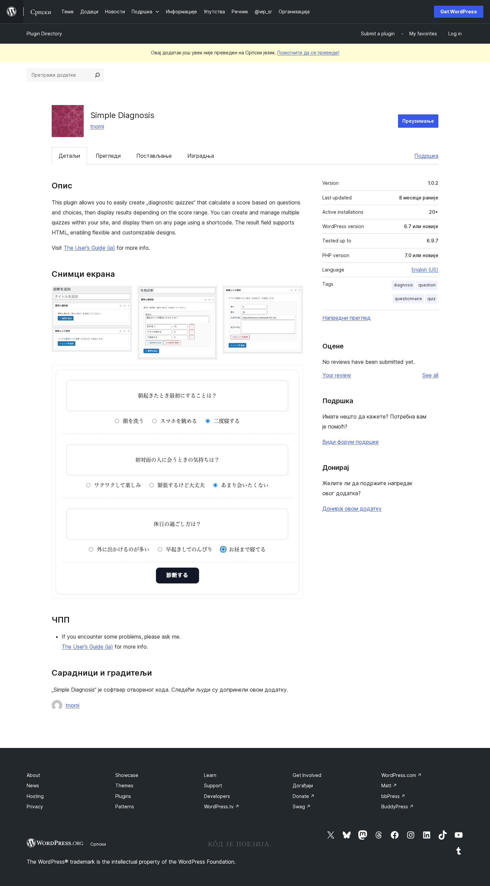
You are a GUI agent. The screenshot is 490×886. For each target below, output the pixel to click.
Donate (304, 796)
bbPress (393, 796)
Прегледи (108, 155)
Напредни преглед (346, 317)
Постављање (154, 155)
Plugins (123, 796)
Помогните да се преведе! (308, 52)
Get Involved (307, 775)
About (33, 775)
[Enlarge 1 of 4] (123, 294)
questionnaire (408, 298)
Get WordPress (458, 11)
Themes (124, 785)
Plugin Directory (44, 33)
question (427, 284)
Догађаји (303, 785)
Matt (389, 785)
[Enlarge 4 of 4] (294, 374)
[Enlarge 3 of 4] (294, 294)
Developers (217, 796)
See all (430, 375)
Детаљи (69, 155)
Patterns (124, 806)
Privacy (35, 806)
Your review (336, 375)
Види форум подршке (350, 441)
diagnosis (403, 284)
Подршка (426, 155)
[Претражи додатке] (97, 75)
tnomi (97, 126)
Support (213, 785)
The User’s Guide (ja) (89, 247)
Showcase (126, 775)
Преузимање (418, 121)
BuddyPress (397, 806)
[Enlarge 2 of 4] (208, 294)
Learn (210, 775)
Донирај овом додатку (352, 508)
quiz (431, 298)
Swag (302, 806)
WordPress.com (401, 775)
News (33, 785)
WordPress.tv (221, 806)
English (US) (425, 269)
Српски (98, 844)
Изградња (200, 155)
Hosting (35, 796)
